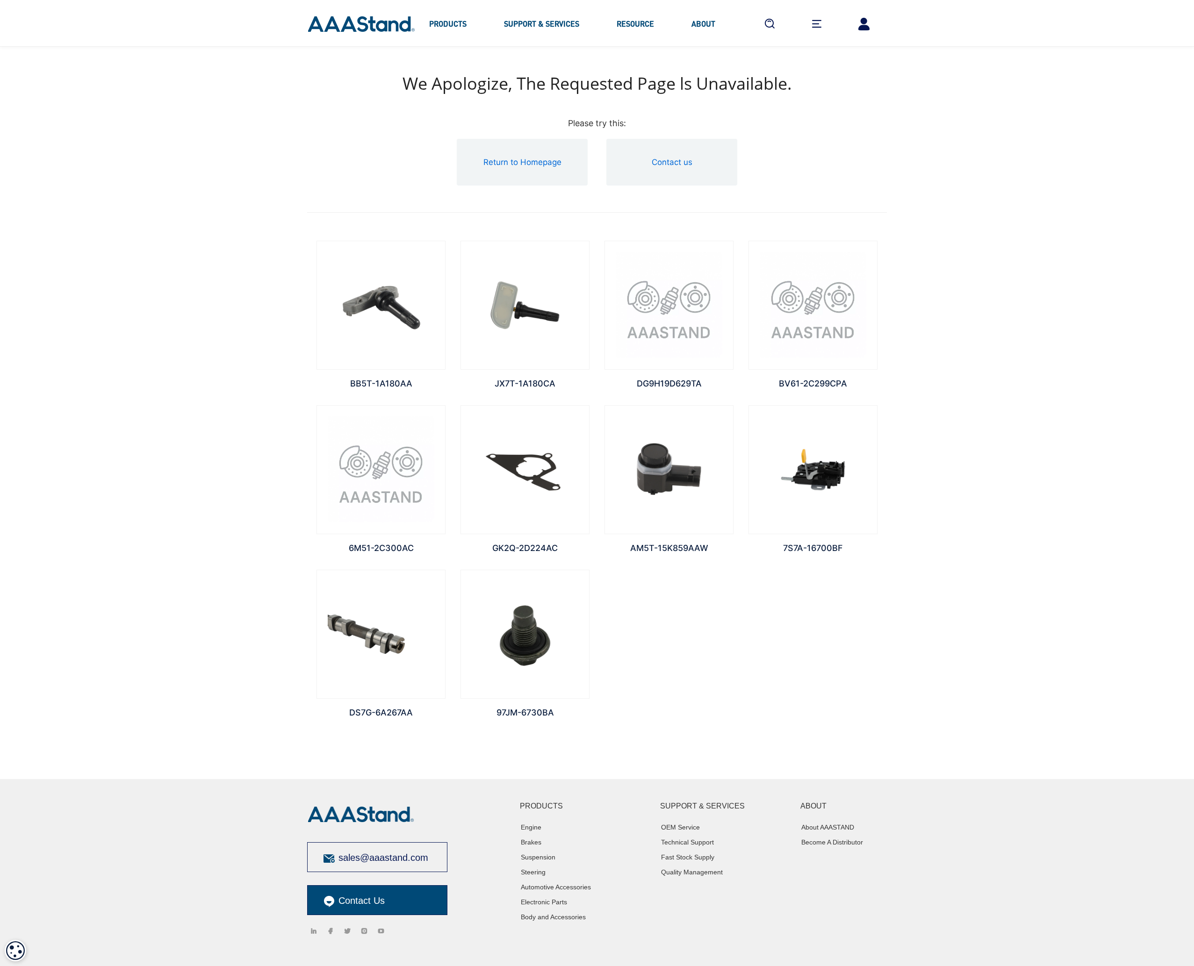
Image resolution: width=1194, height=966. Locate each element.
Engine (531, 827)
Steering (533, 872)
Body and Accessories (553, 917)
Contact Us (360, 900)
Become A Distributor (832, 842)
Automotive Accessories (556, 887)
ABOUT (703, 24)
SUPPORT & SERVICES (541, 24)
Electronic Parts (544, 902)
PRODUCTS (448, 24)
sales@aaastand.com (383, 857)
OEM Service (680, 827)
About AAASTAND (827, 827)
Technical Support (687, 842)
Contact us (672, 162)
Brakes (531, 842)
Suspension (538, 857)
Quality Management (692, 872)
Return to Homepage (522, 162)
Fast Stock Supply (687, 857)
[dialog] (15, 950)
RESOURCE (635, 24)
